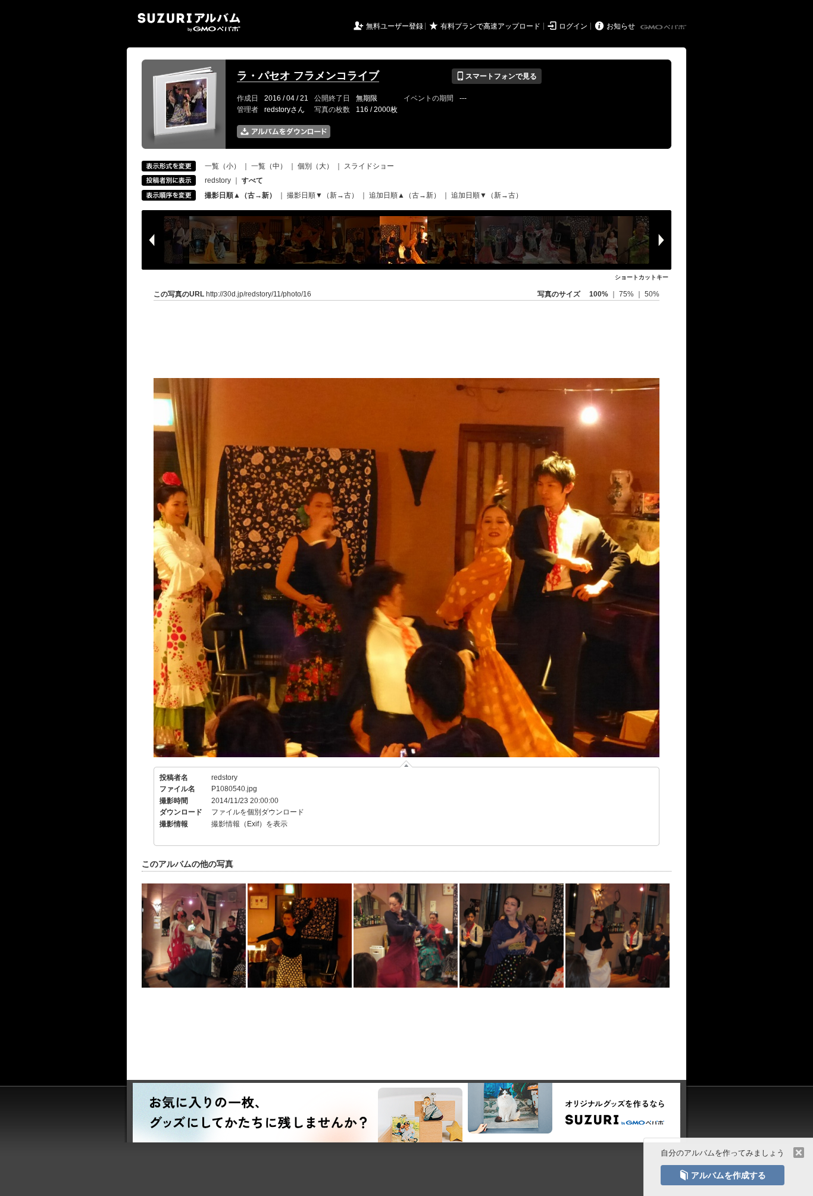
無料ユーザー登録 (394, 26)
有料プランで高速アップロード (490, 26)
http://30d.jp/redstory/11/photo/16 (258, 294)
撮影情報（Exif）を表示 (249, 824)
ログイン (573, 26)
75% (627, 294)
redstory (218, 180)
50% (652, 294)
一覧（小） (222, 166)
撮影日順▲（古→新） (240, 195)
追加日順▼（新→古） (487, 195)
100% (598, 294)
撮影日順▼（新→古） (322, 195)
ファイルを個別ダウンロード (257, 812)
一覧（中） (269, 166)
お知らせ (620, 26)
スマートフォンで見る (496, 76)
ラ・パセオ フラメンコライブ (308, 76)
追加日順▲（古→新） (404, 195)
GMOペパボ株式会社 (664, 27)
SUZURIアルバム (189, 22)
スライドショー (369, 166)
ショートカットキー (641, 277)
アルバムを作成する (722, 1175)
